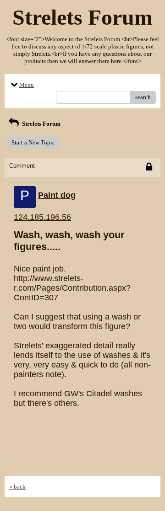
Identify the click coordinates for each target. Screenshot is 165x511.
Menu (26, 84)
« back (17, 486)
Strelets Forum (40, 123)
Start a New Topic (33, 142)
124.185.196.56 (42, 217)
